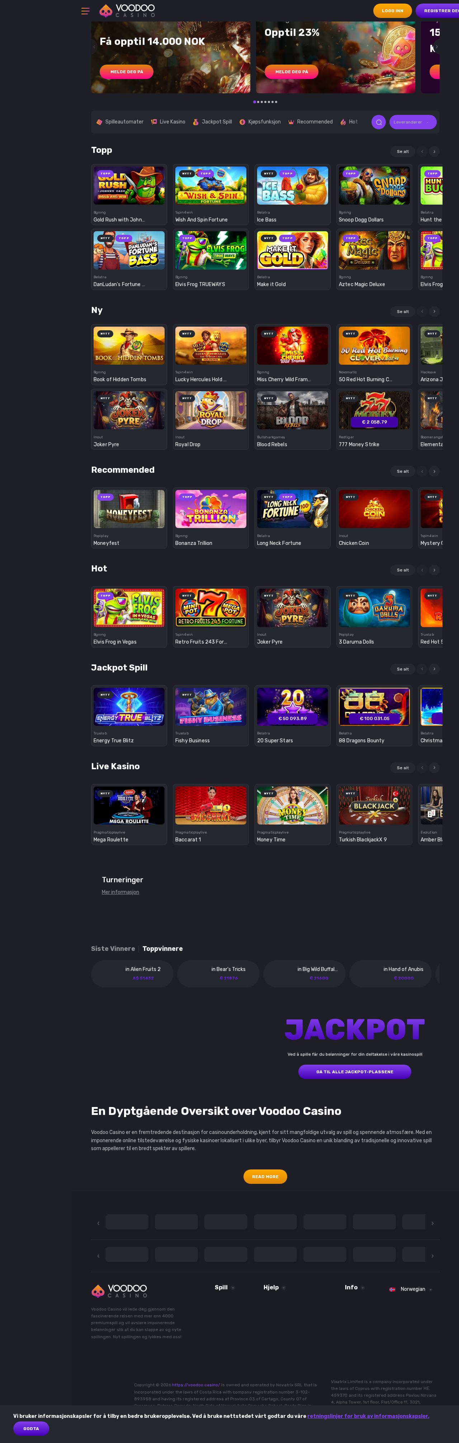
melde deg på (126, 71)
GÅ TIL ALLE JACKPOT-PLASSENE (354, 1071)
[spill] (129, 183)
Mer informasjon (120, 892)
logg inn (392, 10)
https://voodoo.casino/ (196, 1384)
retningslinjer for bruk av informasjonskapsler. (368, 1416)
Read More (265, 1176)
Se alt (403, 151)
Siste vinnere (113, 948)
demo (129, 198)
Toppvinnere (162, 948)
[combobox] (413, 122)
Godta (31, 1428)
